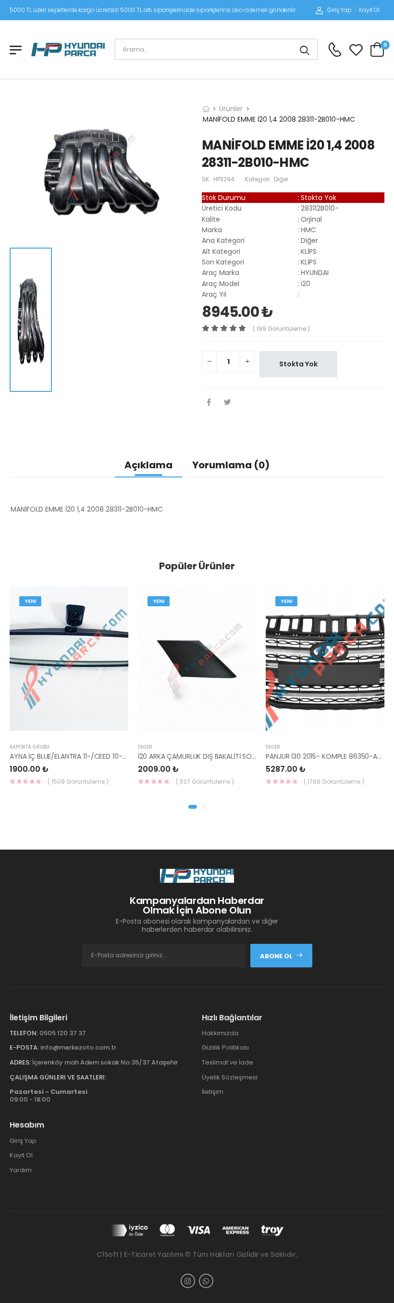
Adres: (20, 1062)
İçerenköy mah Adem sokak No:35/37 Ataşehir (105, 1062)
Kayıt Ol (369, 10)
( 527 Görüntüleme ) (205, 781)
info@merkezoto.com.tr (78, 1047)
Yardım (21, 1170)
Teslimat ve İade (227, 1062)
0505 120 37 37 (62, 1033)
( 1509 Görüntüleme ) (78, 781)
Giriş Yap (339, 10)
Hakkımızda (220, 1033)
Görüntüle (77, 726)
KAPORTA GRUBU (29, 747)
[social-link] (188, 1281)
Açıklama (148, 465)
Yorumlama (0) (231, 465)
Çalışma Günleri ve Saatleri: (58, 1077)
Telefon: (24, 1033)
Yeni (30, 601)
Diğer (145, 747)
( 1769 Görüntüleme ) (334, 781)
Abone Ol (276, 956)
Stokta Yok (298, 364)
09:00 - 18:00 (48, 1095)
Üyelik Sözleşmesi (230, 1077)
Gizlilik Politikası (225, 1047)
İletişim (212, 1091)
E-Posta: (24, 1047)
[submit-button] (304, 49)
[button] (192, 806)
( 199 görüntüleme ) (281, 329)
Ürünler (231, 108)
